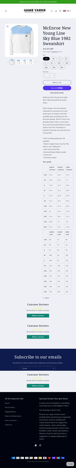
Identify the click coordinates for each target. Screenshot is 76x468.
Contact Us (8, 425)
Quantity (46, 72)
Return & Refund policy (13, 416)
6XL (62, 67)
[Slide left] (7, 62)
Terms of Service (11, 420)
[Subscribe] (53, 368)
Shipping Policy (10, 412)
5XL (54, 67)
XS (53, 59)
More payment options (57, 92)
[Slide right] (36, 62)
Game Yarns (35, 461)
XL (52, 63)
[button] (6, 11)
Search (7, 403)
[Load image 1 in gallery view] (12, 61)
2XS (46, 59)
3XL (67, 63)
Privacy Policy (10, 407)
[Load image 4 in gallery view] (30, 61)
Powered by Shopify (43, 461)
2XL (59, 63)
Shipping (54, 51)
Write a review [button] (38, 316)
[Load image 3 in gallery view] (24, 61)
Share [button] (47, 298)
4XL (46, 67)
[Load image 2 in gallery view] (18, 61)
